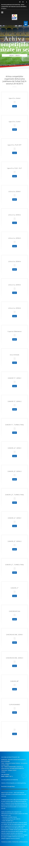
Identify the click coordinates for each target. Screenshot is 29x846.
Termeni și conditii (6, 842)
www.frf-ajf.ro (5, 792)
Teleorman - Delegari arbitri (8, 770)
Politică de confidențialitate (20, 842)
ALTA (26, 23)
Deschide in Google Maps (8, 786)
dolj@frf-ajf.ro (9, 776)
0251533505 (6, 774)
